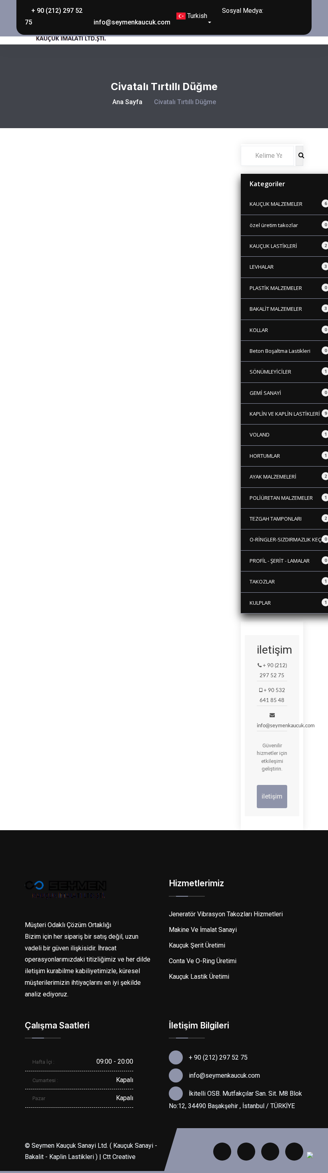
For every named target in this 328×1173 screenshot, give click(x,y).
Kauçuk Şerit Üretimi (197, 945)
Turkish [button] (196, 16)
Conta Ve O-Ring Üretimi (202, 961)
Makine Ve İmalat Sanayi (203, 930)
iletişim (272, 796)
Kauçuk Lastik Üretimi (199, 976)
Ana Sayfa (127, 102)
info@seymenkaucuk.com (132, 22)
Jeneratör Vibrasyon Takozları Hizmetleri (226, 914)
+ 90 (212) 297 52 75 (53, 16)
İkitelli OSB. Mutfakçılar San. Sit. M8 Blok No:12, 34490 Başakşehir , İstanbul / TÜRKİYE (235, 1100)
